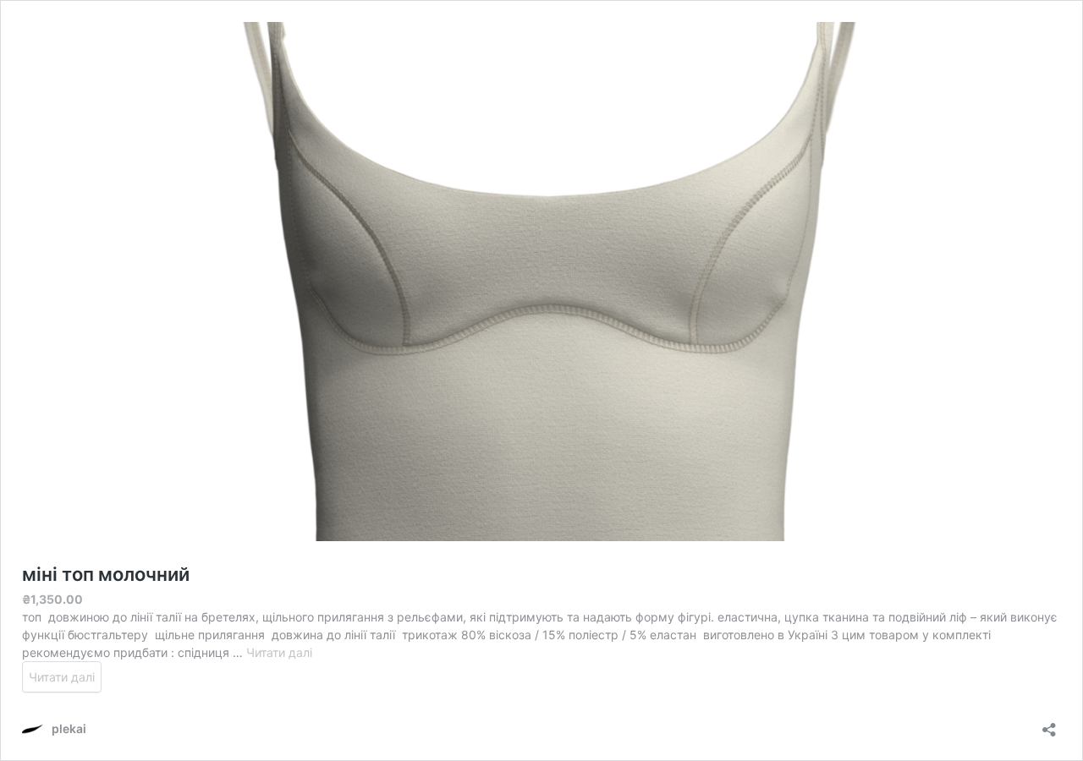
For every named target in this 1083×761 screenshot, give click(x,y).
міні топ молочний (106, 574)
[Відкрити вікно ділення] (1049, 724)
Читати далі (279, 652)
